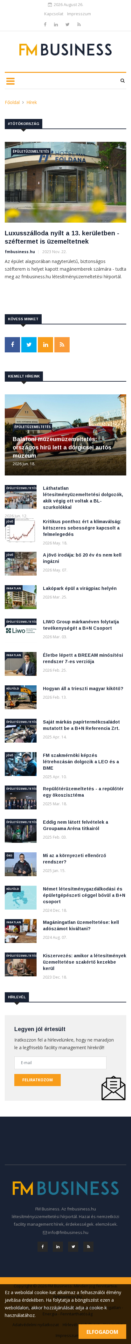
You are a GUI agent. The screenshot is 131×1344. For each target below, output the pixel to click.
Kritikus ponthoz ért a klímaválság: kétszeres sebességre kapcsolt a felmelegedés (82, 528)
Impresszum (79, 14)
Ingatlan (13, 588)
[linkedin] (56, 24)
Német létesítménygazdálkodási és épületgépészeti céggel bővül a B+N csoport (84, 895)
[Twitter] (68, 24)
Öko (9, 855)
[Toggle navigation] (10, 81)
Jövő (9, 521)
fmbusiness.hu (20, 251)
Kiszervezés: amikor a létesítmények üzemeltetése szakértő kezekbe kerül (84, 962)
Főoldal (12, 102)
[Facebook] (46, 24)
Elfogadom (102, 1331)
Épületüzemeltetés (31, 151)
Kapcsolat (53, 14)
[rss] (79, 24)
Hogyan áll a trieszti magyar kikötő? (83, 688)
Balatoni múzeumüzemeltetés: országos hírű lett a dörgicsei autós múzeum (62, 447)
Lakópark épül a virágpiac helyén (80, 588)
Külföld (12, 688)
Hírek (31, 102)
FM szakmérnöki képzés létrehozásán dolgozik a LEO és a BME (81, 762)
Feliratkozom (37, 1080)
